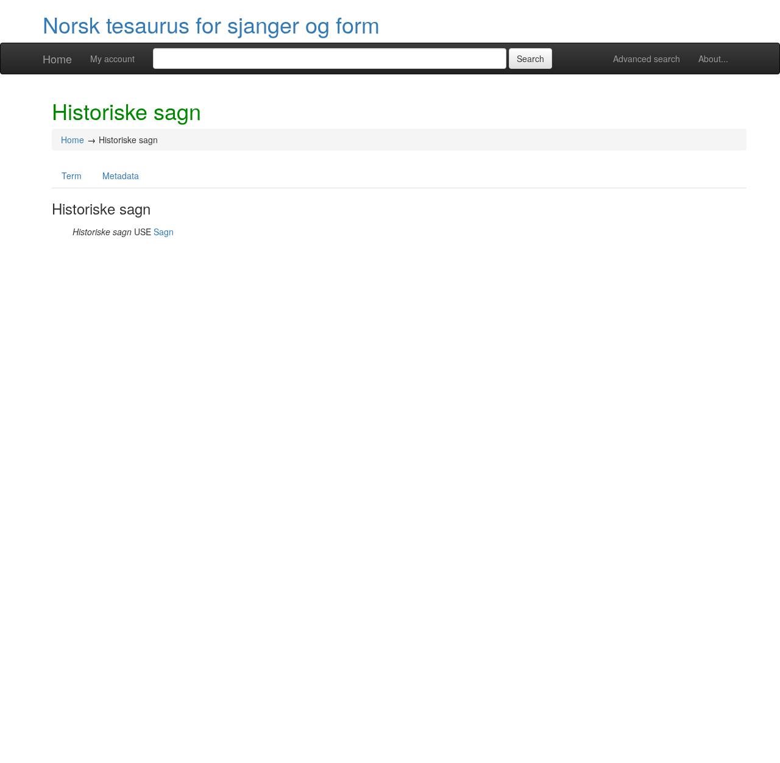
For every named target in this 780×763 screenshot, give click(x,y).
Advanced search (646, 58)
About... (713, 58)
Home (57, 58)
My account (112, 58)
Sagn (164, 231)
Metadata (120, 175)
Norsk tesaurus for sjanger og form (211, 24)
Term (72, 175)
